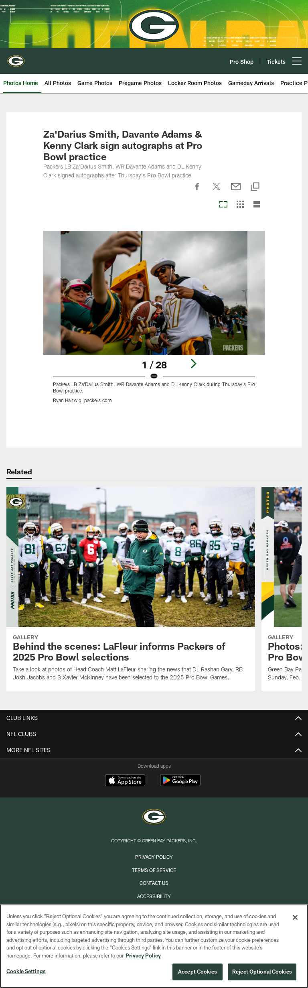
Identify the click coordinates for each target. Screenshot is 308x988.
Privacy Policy (154, 857)
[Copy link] (255, 187)
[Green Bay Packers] (154, 817)
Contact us (154, 883)
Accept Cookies (197, 971)
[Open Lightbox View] (154, 322)
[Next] (193, 363)
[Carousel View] (223, 204)
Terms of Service (154, 870)
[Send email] (235, 191)
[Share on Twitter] (216, 191)
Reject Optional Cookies (262, 971)
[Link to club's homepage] (16, 57)
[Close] (295, 917)
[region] (154, 946)
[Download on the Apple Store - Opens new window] (125, 781)
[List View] (257, 204)
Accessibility (154, 896)
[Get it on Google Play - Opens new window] (180, 784)
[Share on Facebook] (197, 191)
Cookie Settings (26, 971)
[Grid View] (240, 204)
